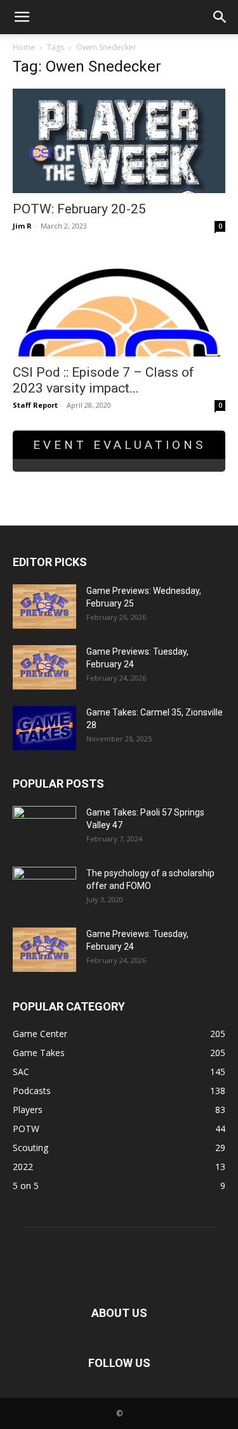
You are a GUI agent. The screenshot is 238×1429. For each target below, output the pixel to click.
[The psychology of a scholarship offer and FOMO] (44, 889)
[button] (21, 17)
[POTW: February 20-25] (119, 141)
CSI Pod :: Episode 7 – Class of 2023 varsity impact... (103, 380)
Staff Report (35, 405)
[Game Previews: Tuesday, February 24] (44, 667)
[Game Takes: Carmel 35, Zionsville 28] (44, 728)
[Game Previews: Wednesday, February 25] (44, 606)
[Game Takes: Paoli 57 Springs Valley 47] (44, 828)
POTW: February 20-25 (79, 209)
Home (24, 47)
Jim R (22, 225)
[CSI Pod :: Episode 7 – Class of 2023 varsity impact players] (119, 303)
